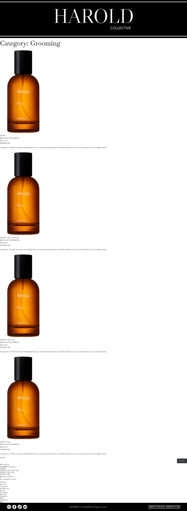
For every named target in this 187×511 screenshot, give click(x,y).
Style (2, 502)
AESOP (3, 468)
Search (2, 457)
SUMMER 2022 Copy (7, 467)
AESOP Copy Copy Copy (9, 470)
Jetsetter (3, 494)
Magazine (3, 496)
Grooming (4, 492)
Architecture (4, 488)
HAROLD (88, 507)
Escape (2, 490)
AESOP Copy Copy (7, 472)
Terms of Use (173, 507)
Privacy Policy (156, 507)
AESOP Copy (5, 474)
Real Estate (4, 500)
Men (1, 498)
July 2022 (3, 484)
